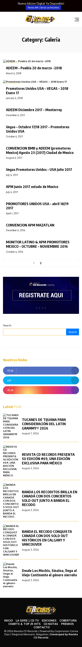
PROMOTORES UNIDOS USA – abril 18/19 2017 (37, 205)
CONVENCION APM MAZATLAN (30, 225)
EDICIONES (49, 620)
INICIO (8, 620)
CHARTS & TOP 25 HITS (24, 623)
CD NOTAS (51, 623)
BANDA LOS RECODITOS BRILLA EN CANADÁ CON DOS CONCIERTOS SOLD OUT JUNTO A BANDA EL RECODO (49, 498)
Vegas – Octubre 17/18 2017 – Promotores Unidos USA (37, 128)
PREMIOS (67, 623)
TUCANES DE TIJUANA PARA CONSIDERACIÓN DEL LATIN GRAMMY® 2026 (44, 423)
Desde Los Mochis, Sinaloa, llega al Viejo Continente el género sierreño (49, 572)
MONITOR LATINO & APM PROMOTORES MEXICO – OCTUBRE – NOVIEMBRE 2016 (37, 244)
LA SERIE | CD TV (27, 620)
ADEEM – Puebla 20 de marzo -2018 (34, 68)
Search (7, 325)
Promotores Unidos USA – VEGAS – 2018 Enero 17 (37, 90)
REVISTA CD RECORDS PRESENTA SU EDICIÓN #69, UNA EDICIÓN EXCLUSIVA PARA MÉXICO (48, 458)
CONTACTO (42, 627)
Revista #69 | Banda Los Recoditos (43, 7)
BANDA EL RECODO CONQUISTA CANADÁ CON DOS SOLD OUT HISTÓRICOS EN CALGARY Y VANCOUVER (47, 538)
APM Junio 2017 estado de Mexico (32, 186)
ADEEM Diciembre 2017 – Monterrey (34, 109)
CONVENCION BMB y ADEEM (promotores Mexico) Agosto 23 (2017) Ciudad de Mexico (40, 150)
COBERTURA (68, 620)
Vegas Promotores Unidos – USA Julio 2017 (39, 169)
